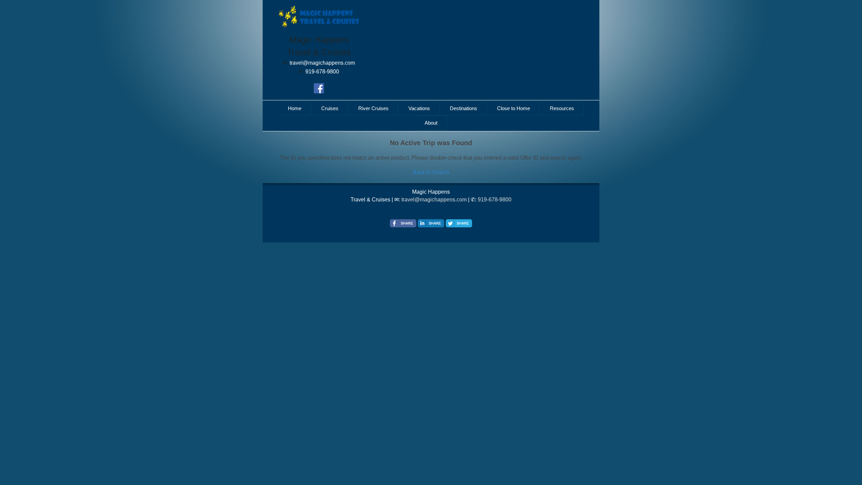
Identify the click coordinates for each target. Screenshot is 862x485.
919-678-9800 (494, 199)
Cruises (329, 108)
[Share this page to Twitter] (459, 223)
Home (294, 108)
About (431, 123)
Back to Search (431, 172)
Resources (562, 108)
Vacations (419, 108)
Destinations (463, 108)
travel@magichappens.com (434, 199)
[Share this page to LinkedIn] (431, 223)
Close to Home (513, 108)
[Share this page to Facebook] (403, 223)
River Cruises (373, 108)
